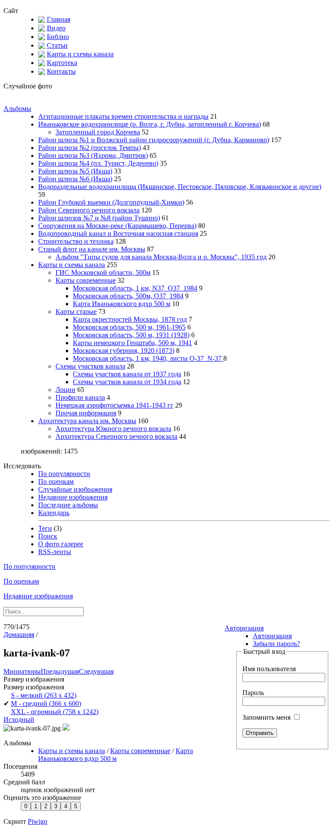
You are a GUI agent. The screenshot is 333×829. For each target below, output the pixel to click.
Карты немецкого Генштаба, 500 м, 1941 (132, 342)
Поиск (47, 536)
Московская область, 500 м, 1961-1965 (129, 327)
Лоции (65, 389)
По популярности (64, 473)
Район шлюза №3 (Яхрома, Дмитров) (93, 155)
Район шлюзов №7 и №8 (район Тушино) (99, 218)
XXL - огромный (54, 711)
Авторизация (244, 628)
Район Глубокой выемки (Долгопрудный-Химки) (111, 202)
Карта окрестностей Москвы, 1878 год (130, 319)
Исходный (18, 719)
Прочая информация (86, 413)
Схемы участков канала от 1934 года (127, 381)
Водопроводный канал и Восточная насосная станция (118, 233)
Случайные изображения (75, 489)
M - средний (46, 703)
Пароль (253, 692)
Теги (45, 528)
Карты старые (76, 311)
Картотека (62, 62)
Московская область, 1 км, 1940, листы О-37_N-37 (148, 358)
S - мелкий (43, 695)
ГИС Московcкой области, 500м (103, 272)
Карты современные (86, 280)
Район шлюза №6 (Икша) (75, 179)
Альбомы (17, 108)
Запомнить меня (267, 717)
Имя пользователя (269, 668)
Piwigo (37, 821)
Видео (56, 28)
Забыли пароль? (276, 643)
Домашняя (18, 634)
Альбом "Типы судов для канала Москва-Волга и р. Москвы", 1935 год (161, 257)
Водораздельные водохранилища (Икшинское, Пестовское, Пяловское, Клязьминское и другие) (179, 186)
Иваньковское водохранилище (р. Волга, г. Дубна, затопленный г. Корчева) (149, 124)
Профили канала (80, 397)
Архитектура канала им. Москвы (87, 420)
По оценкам (56, 481)
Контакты (61, 71)
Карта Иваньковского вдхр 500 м (121, 303)
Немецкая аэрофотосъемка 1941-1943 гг (114, 405)
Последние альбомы (68, 505)
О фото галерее (60, 544)
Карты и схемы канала (80, 54)
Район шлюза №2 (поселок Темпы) (89, 147)
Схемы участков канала (90, 366)
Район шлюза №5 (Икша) (75, 171)
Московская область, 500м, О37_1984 (128, 296)
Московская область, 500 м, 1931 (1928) (131, 335)
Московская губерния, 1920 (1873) (123, 350)
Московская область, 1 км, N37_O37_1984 (135, 288)
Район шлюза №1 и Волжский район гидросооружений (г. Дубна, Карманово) (153, 140)
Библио (58, 36)
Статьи (57, 45)
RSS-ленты (54, 551)
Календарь (53, 512)
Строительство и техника (76, 241)
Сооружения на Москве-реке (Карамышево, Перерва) (117, 225)
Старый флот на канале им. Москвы (91, 249)
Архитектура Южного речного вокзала (113, 428)
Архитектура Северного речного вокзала (116, 436)
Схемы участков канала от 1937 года (127, 374)
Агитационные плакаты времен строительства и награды (123, 116)
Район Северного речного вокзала (89, 210)
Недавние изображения (73, 497)
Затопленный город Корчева (98, 132)
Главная (58, 19)
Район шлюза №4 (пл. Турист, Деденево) (98, 163)
